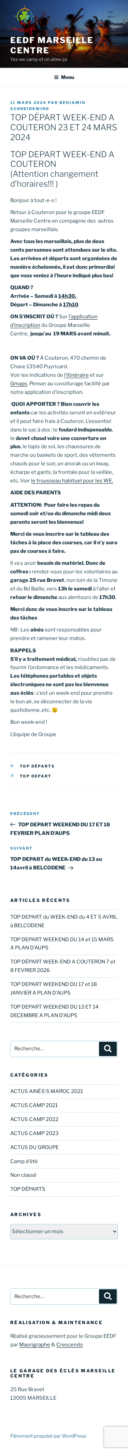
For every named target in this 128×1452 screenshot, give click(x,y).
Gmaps (18, 384)
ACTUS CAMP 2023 (34, 1133)
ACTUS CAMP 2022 (34, 1119)
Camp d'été (24, 1161)
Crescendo (69, 1345)
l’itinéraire (76, 375)
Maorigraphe (34, 1345)
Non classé (23, 1175)
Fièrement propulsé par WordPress (48, 1436)
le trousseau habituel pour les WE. (72, 481)
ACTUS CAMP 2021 (34, 1105)
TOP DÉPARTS (37, 766)
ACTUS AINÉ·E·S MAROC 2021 (46, 1091)
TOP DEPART (36, 776)
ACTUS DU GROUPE (34, 1147)
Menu (67, 77)
